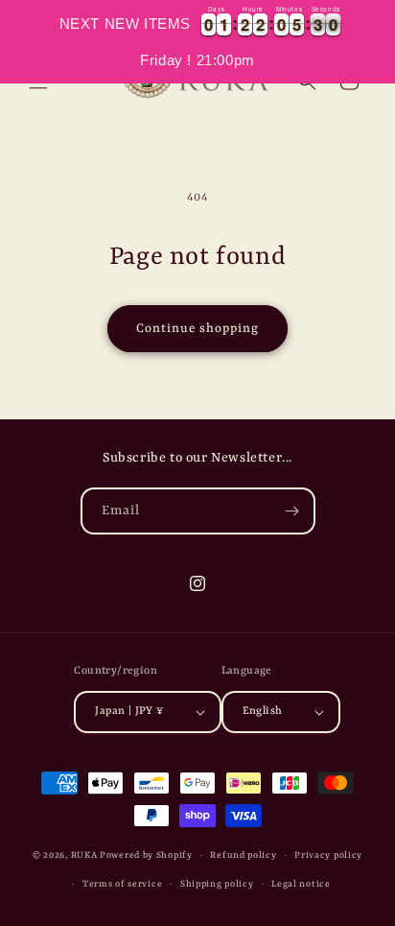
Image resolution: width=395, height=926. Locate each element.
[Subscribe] (292, 510)
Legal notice (300, 884)
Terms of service (122, 884)
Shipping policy (217, 884)
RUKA (84, 855)
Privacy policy (328, 855)
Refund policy (243, 855)
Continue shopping (197, 328)
